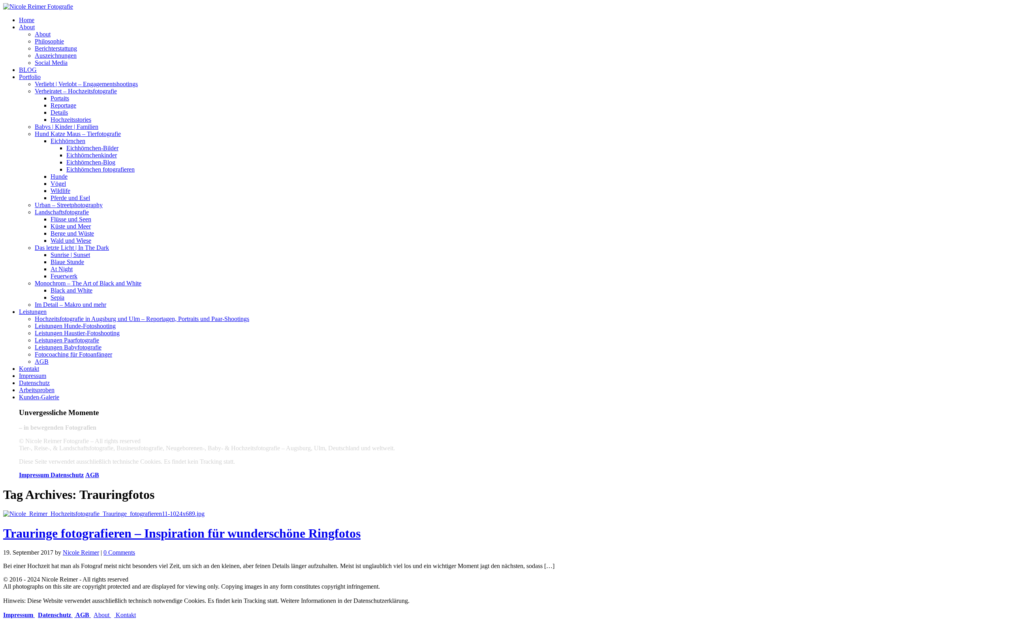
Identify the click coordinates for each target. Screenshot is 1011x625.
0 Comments (119, 552)
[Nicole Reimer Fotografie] (38, 6)
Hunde (59, 176)
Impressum (32, 375)
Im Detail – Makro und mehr (70, 304)
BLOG (28, 69)
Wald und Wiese (71, 240)
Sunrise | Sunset (70, 254)
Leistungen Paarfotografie (67, 340)
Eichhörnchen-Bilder (92, 148)
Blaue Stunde (67, 262)
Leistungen (33, 311)
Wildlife (60, 190)
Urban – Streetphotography (69, 205)
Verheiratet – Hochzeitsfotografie (76, 91)
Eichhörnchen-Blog (90, 162)
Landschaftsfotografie (62, 212)
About (27, 27)
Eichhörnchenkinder (91, 155)
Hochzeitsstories (71, 119)
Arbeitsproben (36, 390)
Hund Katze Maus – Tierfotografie (78, 133)
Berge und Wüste (72, 233)
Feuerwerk (64, 276)
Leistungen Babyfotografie (68, 347)
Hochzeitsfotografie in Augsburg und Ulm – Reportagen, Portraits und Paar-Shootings (142, 318)
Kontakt (29, 368)
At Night (62, 269)
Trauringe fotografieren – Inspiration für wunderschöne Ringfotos (182, 533)
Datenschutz (34, 383)
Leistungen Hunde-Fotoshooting (75, 326)
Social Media (51, 62)
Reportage (63, 105)
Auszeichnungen (56, 55)
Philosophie (49, 41)
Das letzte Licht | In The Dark (72, 247)
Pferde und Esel (70, 197)
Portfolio (30, 77)
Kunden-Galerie (39, 397)
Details (59, 112)
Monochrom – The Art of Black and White (88, 283)
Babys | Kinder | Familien (66, 126)
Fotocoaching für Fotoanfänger (73, 354)
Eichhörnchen (68, 141)
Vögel (58, 183)
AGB (42, 361)
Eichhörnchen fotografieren (100, 169)
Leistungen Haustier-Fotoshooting (77, 333)
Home (26, 20)
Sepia (57, 297)
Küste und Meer (71, 226)
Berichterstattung (56, 48)
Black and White (71, 290)
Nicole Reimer (81, 552)
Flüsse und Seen (71, 219)
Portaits (60, 98)
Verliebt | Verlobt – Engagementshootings (86, 84)
